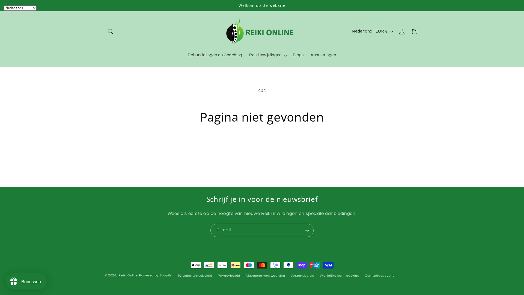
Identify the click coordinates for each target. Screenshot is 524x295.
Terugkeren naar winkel (262, 146)
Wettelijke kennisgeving (339, 275)
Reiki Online (128, 275)
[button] (111, 31)
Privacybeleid (229, 275)
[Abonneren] (307, 230)
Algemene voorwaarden (265, 275)
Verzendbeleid (302, 275)
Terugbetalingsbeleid (195, 275)
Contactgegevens (380, 275)
